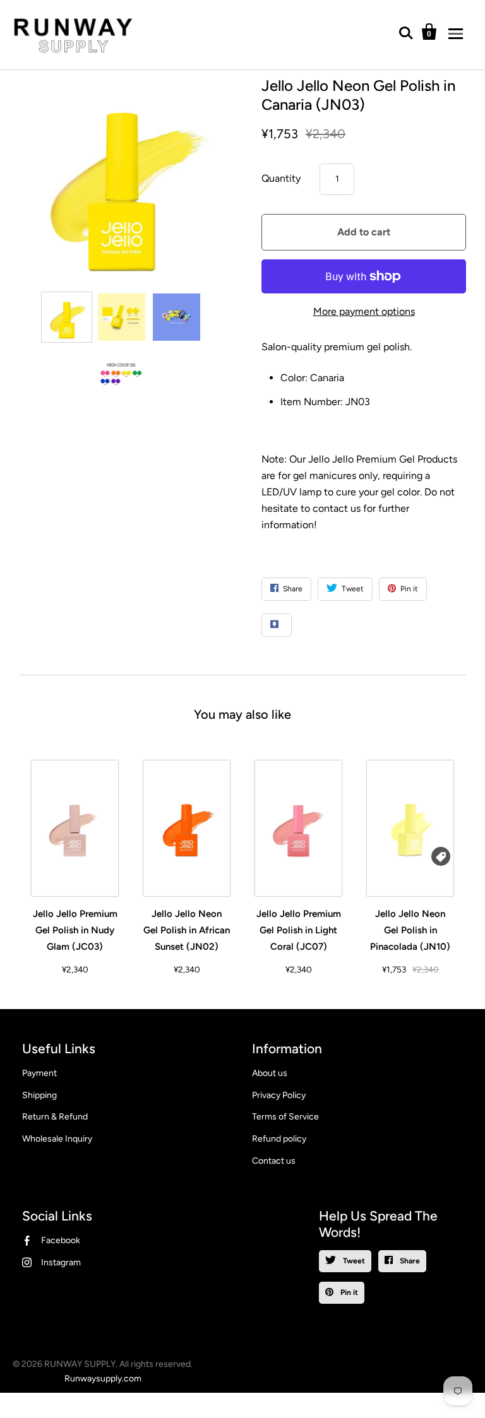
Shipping (39, 1095)
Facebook (60, 1240)
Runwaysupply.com (102, 1378)
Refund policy (279, 1138)
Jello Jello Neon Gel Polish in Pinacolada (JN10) (410, 930)
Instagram (61, 1262)
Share (409, 1260)
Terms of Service (285, 1116)
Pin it (348, 1292)
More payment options (364, 311)
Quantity (281, 178)
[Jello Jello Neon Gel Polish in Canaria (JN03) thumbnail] (66, 317)
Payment (39, 1073)
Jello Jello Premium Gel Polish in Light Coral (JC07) (298, 930)
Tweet (353, 1260)
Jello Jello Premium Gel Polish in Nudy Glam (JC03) (75, 930)
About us (269, 1073)
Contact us (274, 1160)
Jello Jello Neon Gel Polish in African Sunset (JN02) (186, 930)
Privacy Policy (279, 1095)
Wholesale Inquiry (57, 1138)
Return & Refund (55, 1116)
